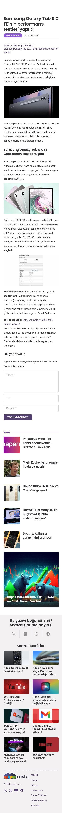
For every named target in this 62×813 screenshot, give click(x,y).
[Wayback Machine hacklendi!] (46, 744)
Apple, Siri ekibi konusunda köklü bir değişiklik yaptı (45, 700)
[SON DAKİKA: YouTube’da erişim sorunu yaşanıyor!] (17, 716)
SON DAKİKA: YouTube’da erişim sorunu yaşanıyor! (14, 729)
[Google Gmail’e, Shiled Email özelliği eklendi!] (46, 716)
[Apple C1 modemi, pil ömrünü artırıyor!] (17, 658)
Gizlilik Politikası (39, 800)
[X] (5, 790)
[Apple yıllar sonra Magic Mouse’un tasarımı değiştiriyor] (46, 658)
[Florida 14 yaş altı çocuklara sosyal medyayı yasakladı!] (17, 744)
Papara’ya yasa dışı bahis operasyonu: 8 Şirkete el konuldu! (37, 443)
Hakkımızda (37, 790)
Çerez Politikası (39, 795)
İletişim (34, 785)
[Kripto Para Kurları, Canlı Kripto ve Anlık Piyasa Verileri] (31, 579)
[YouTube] (16, 790)
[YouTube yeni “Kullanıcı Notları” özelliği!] (17, 686)
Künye (34, 780)
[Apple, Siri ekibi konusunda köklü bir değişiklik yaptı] (46, 686)
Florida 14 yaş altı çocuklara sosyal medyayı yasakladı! (15, 758)
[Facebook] (21, 790)
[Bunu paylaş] (14, 634)
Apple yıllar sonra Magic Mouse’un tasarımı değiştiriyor (44, 671)
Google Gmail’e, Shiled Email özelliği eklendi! (44, 729)
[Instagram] (10, 790)
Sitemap (35, 805)
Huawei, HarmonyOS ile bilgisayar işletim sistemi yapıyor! (40, 514)
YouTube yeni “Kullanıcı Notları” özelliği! (14, 700)
